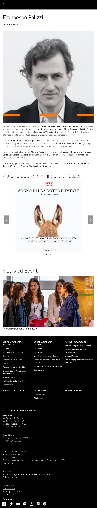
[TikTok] (11, 504)
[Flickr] (24, 504)
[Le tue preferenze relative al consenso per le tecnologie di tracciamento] (4, 504)
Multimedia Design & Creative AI (48, 366)
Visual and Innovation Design (46, 356)
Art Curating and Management (78, 346)
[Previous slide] (7, 303)
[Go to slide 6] (51, 329)
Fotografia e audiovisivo (13, 360)
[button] (93, 4)
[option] (48, 216)
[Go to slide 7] (53, 329)
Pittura (6, 349)
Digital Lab (38, 398)
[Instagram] (31, 504)
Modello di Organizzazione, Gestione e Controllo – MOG (28, 474)
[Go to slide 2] (45, 329)
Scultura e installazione (13, 352)
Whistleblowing (9, 471)
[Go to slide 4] (48, 329)
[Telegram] (44, 504)
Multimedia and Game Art (14, 381)
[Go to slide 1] (43, 329)
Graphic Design (9, 377)
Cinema (6, 356)
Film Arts (38, 352)
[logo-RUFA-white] (4, 4)
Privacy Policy (9, 485)
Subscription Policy (11, 491)
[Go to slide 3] (46, 329)
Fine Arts (38, 349)
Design (6, 363)
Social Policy (8, 494)
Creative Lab (39, 394)
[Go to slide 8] (55, 329)
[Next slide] (90, 303)
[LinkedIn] (38, 504)
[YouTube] (18, 504)
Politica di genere (10, 477)
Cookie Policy (9, 488)
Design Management (73, 356)
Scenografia (8, 385)
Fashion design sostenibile (14, 367)
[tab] (47, 254)
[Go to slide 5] (50, 329)
